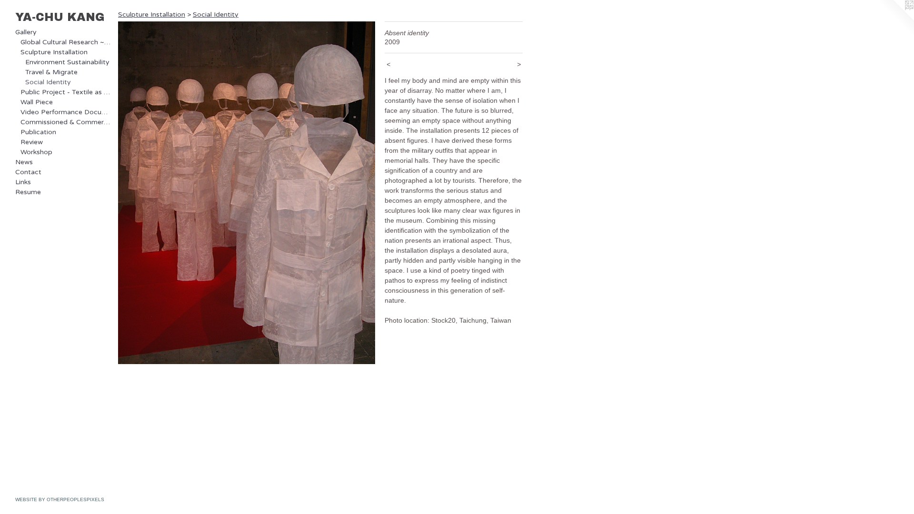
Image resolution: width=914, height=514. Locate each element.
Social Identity (48, 82)
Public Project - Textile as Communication (65, 92)
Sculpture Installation (54, 52)
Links (23, 182)
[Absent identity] (246, 192)
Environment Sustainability (67, 62)
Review (31, 142)
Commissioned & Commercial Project (65, 122)
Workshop (36, 152)
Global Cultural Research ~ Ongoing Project (65, 42)
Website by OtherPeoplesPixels (59, 499)
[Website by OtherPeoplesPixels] (895, 19)
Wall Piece (36, 102)
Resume (28, 192)
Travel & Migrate (51, 72)
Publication (38, 132)
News (24, 162)
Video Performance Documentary (65, 112)
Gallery (26, 32)
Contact (28, 172)
